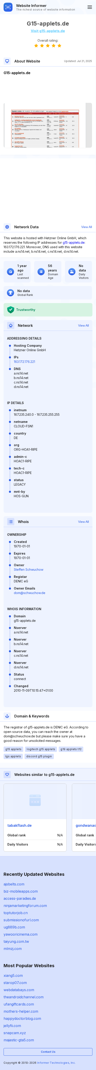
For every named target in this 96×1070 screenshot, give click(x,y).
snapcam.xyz (15, 1033)
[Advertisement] (48, 89)
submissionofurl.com (21, 920)
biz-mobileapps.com (21, 891)
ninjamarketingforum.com (25, 905)
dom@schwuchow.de (29, 593)
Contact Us (48, 1051)
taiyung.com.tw (16, 941)
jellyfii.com (12, 1025)
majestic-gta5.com (19, 1040)
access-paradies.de (20, 898)
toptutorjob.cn (16, 913)
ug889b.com (14, 927)
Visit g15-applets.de (48, 31)
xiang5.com (13, 975)
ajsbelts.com (14, 884)
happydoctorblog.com (22, 1018)
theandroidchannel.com (24, 997)
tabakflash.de (19, 825)
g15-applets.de (74, 242)
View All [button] (86, 227)
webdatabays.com (19, 990)
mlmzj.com (13, 948)
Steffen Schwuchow (28, 569)
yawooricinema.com (21, 934)
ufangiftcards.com (19, 1004)
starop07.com (15, 982)
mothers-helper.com (21, 1011)
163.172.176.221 (24, 362)
